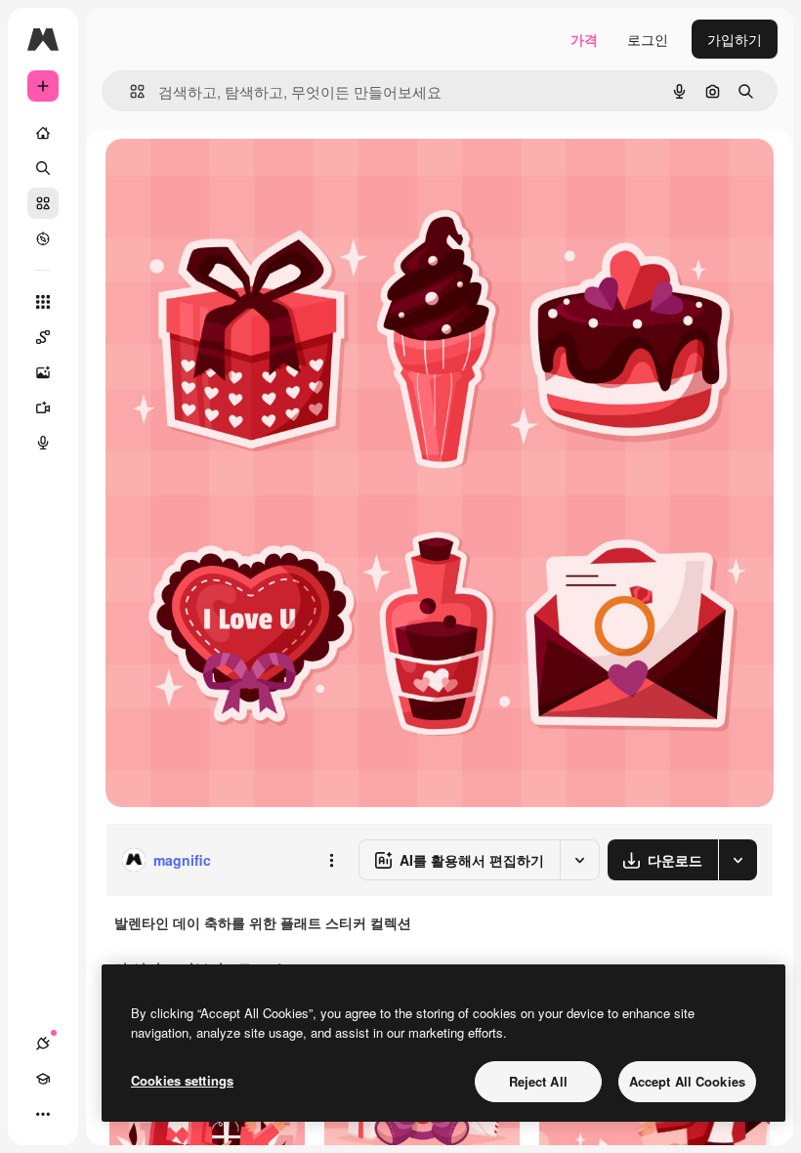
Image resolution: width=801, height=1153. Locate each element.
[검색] (43, 168)
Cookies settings (182, 1080)
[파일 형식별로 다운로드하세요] (737, 859)
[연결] (43, 1043)
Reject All (538, 1081)
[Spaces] (43, 337)
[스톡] (43, 203)
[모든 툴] (43, 302)
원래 (217, 175)
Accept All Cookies (687, 1081)
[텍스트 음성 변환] (43, 442)
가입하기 (734, 39)
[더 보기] (43, 1114)
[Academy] (43, 1078)
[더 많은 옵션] (331, 859)
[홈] (43, 133)
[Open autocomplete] (129, 91)
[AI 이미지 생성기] (43, 372)
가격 (584, 39)
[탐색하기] (43, 238)
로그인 (647, 39)
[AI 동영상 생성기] (43, 407)
